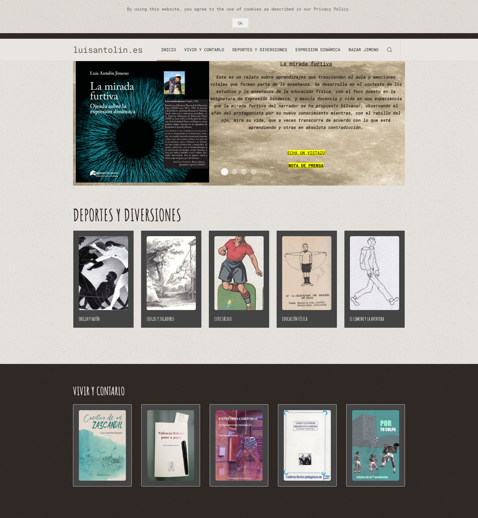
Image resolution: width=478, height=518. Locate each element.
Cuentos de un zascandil (234, 172)
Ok (240, 23)
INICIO (168, 49)
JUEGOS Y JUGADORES (161, 319)
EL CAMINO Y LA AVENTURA (367, 319)
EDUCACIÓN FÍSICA (294, 319)
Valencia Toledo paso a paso (244, 172)
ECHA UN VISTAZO (306, 152)
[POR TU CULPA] (375, 445)
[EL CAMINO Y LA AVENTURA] (374, 273)
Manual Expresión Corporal (253, 172)
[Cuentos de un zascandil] (102, 445)
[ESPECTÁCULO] (239, 273)
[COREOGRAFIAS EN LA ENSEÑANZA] (307, 445)
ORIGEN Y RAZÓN (89, 319)
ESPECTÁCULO (223, 319)
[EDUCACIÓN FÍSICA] (306, 273)
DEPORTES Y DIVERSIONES (259, 49)
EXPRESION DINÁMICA (317, 49)
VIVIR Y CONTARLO (204, 49)
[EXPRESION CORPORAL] (239, 445)
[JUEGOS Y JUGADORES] (171, 273)
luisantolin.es (113, 49)
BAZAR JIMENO (363, 49)
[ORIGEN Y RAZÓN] (103, 273)
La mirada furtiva (306, 63)
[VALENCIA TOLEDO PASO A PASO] (170, 445)
